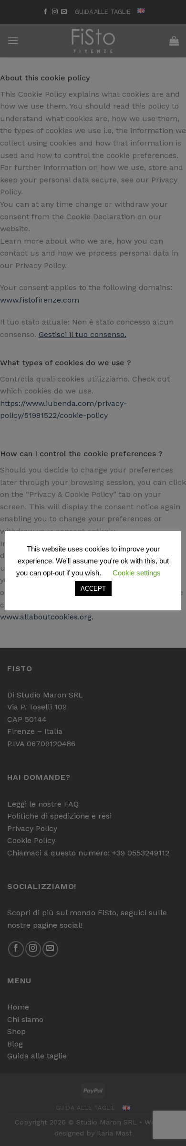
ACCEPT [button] (93, 588)
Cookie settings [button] (137, 573)
